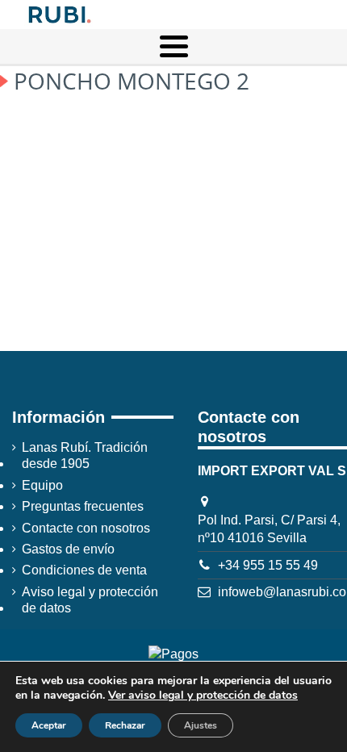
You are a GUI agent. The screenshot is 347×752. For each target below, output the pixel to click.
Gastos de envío (68, 549)
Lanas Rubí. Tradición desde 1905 (85, 455)
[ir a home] (58, 13)
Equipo (42, 485)
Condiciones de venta (84, 570)
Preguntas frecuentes (83, 506)
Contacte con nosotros (86, 528)
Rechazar (125, 725)
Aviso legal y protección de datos (90, 600)
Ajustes (200, 725)
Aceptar (48, 725)
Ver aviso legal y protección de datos (203, 695)
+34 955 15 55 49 (268, 565)
